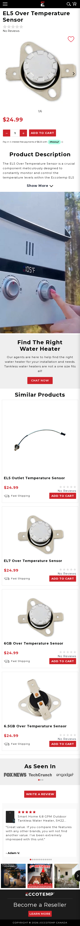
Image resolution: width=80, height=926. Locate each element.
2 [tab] (40, 780)
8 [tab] (43, 859)
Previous (6, 73)
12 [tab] (51, 859)
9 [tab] (45, 859)
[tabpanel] (40, 71)
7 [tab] (41, 859)
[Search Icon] (68, 4)
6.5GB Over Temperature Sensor (35, 726)
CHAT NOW (40, 380)
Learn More (40, 913)
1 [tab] (39, 780)
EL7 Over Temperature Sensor (33, 561)
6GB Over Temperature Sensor (33, 643)
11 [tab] (49, 859)
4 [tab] (36, 859)
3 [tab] (42, 780)
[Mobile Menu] (5, 4)
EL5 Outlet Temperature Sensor (34, 478)
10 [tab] (47, 859)
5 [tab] (38, 859)
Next (73, 73)
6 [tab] (40, 859)
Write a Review (40, 794)
